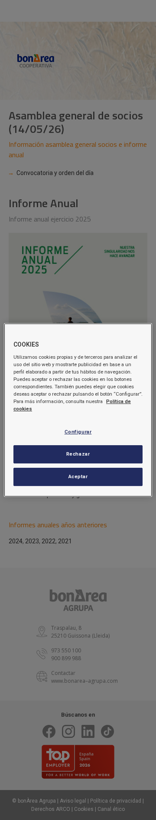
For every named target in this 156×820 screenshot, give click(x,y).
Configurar (78, 432)
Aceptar (78, 476)
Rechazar (78, 454)
